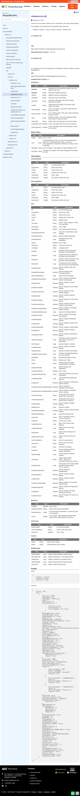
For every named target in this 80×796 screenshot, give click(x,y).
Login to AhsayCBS (12, 50)
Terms (40, 792)
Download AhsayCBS (12, 41)
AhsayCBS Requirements (14, 38)
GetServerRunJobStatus (18, 122)
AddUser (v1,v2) (16, 83)
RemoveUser (15, 126)
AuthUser (14, 104)
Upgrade (8, 67)
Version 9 (7, 151)
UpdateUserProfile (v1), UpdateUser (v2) (18, 111)
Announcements (35, 772)
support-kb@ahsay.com (11, 780)
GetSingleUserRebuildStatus (18, 87)
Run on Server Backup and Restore (14, 63)
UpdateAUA (14, 132)
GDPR (53, 792)
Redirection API (12, 145)
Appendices (9, 148)
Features (36, 6)
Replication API (12, 141)
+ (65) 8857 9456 (9, 783)
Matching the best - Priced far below (13, 1)
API (7, 71)
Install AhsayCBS (11, 44)
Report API (12, 138)
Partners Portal (34, 783)
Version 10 (7, 34)
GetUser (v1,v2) (16, 97)
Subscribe (75, 1)
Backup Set (12, 135)
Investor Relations (35, 781)
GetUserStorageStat (17, 118)
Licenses (46, 792)
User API (10, 77)
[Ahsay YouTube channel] (2, 786)
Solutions (27, 6)
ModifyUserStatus (16, 107)
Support (62, 6)
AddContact (14, 91)
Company (31, 768)
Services (45, 6)
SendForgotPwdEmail (17, 129)
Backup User (13, 80)
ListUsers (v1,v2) (16, 94)
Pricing (53, 6)
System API (11, 74)
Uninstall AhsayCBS (12, 47)
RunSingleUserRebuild (18, 115)
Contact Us (33, 778)
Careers (32, 775)
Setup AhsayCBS (11, 53)
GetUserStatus (15, 100)
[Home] (12, 6)
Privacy (33, 792)
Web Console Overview (13, 59)
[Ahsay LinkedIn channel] (6, 786)
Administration (10, 56)
